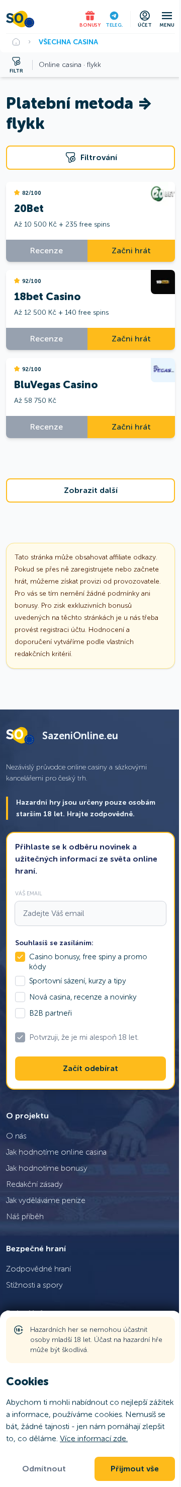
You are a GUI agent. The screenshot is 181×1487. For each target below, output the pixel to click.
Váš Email (28, 893)
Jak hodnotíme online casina (56, 1152)
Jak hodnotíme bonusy (46, 1168)
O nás (16, 1135)
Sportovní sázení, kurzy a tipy (77, 981)
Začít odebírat (90, 1068)
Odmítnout (44, 1468)
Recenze (46, 250)
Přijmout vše (135, 1468)
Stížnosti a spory (34, 1285)
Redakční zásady (34, 1184)
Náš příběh (25, 1216)
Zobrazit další (91, 490)
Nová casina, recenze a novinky (82, 997)
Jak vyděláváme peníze (45, 1200)
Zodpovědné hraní (38, 1268)
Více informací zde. (94, 1438)
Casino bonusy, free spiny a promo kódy (88, 962)
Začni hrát (131, 250)
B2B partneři (50, 1013)
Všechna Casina (68, 42)
